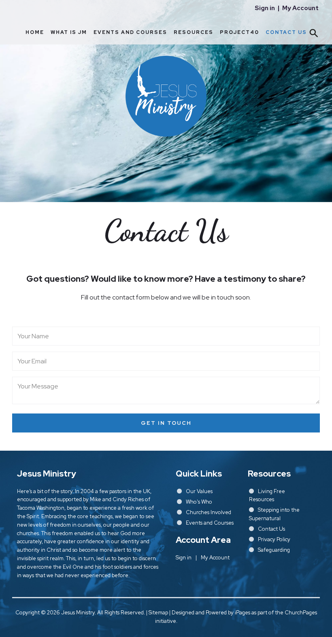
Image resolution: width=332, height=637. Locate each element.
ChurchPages (301, 612)
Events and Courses (130, 32)
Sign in (265, 8)
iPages (242, 612)
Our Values (199, 491)
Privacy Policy (274, 539)
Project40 (239, 32)
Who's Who (199, 501)
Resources (193, 32)
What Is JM (69, 32)
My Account (300, 8)
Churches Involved (208, 512)
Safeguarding (274, 549)
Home (35, 32)
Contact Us (286, 32)
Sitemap (158, 612)
